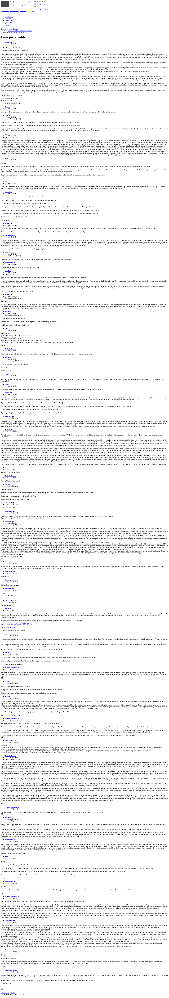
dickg (6, 134)
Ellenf (7, 374)
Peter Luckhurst (10, 600)
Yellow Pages (9, 22)
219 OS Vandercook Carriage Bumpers (20, 31)
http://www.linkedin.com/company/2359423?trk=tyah (17, 624)
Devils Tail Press (10, 262)
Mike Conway (9, 252)
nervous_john (9, 634)
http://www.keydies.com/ (8, 627)
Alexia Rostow (9, 416)
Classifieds (8, 18)
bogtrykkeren (9, 521)
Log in (33, 10)
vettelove (7, 484)
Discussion (8, 24)
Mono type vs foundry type (17, 32)
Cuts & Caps (9, 17)
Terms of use (5, 993)
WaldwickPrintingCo (12, 667)
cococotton (8, 42)
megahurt (8, 652)
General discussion (13, 29)
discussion (23, 11)
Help (32, 12)
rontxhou (8, 271)
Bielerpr (7, 107)
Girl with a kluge (10, 235)
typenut (7, 696)
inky (6, 328)
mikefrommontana (11, 970)
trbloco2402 (9, 393)
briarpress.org (14, 11)
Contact (13, 993)
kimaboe (7, 115)
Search (7, 26)
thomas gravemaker (11, 580)
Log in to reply (5, 103)
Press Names (9, 20)
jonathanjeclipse (10, 511)
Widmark (8, 609)
